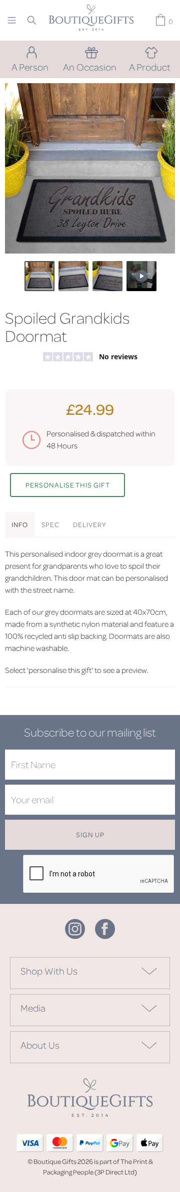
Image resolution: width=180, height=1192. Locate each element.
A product (149, 67)
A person (30, 67)
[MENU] (12, 20)
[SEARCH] (31, 20)
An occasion (89, 67)
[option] (90, 168)
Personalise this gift (68, 485)
